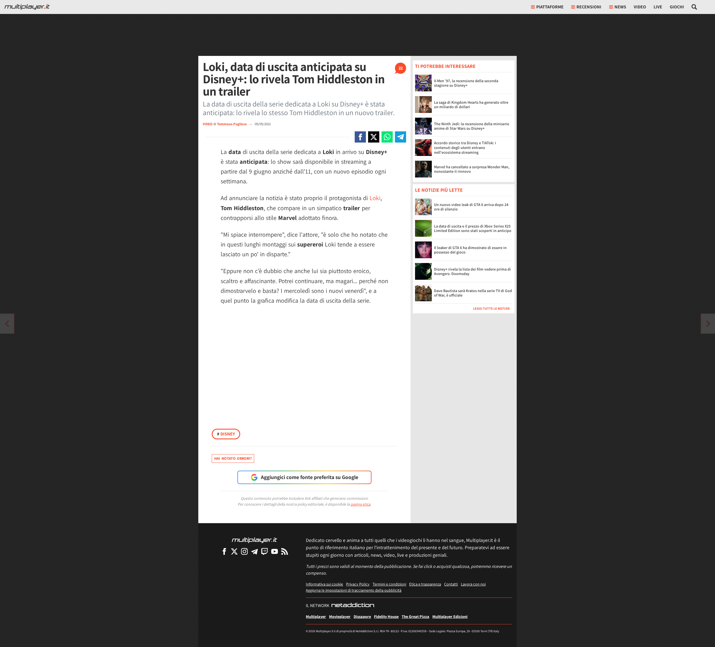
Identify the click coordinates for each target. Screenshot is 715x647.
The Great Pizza (415, 616)
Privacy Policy (358, 584)
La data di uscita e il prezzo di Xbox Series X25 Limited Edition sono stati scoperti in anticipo (472, 228)
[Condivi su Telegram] (400, 137)
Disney (226, 434)
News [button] (620, 7)
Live (658, 7)
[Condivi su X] (373, 137)
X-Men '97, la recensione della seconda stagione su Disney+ (466, 83)
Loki (375, 198)
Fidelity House (386, 616)
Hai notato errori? (233, 458)
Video (640, 7)
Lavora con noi (473, 584)
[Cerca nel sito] (694, 7)
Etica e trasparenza (425, 584)
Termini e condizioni (389, 584)
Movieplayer (340, 616)
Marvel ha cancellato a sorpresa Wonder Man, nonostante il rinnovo (471, 169)
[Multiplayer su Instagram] (244, 551)
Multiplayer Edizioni (450, 616)
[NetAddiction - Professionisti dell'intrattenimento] (353, 605)
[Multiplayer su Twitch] (264, 551)
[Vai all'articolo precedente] (708, 323)
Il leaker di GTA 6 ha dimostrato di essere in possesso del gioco (470, 250)
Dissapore (362, 616)
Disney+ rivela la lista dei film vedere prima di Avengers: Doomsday (472, 271)
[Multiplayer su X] (234, 551)
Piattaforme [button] (550, 7)
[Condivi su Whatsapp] (387, 137)
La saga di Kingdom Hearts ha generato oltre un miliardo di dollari (471, 105)
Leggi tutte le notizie (491, 309)
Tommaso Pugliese (232, 124)
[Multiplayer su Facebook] (224, 551)
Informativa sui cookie (324, 584)
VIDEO (208, 124)
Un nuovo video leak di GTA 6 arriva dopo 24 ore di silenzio (471, 207)
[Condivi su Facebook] (360, 137)
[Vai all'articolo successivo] (7, 323)
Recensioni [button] (588, 7)
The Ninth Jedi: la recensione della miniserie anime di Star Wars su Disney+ (471, 126)
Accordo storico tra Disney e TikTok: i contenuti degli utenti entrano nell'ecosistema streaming (465, 147)
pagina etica (360, 504)
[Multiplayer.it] (27, 7)
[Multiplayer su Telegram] (254, 551)
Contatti (451, 584)
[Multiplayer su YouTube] (274, 551)
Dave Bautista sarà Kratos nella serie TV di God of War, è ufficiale (473, 293)
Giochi (677, 7)
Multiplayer (316, 616)
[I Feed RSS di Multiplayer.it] (284, 551)
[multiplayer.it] (254, 540)
